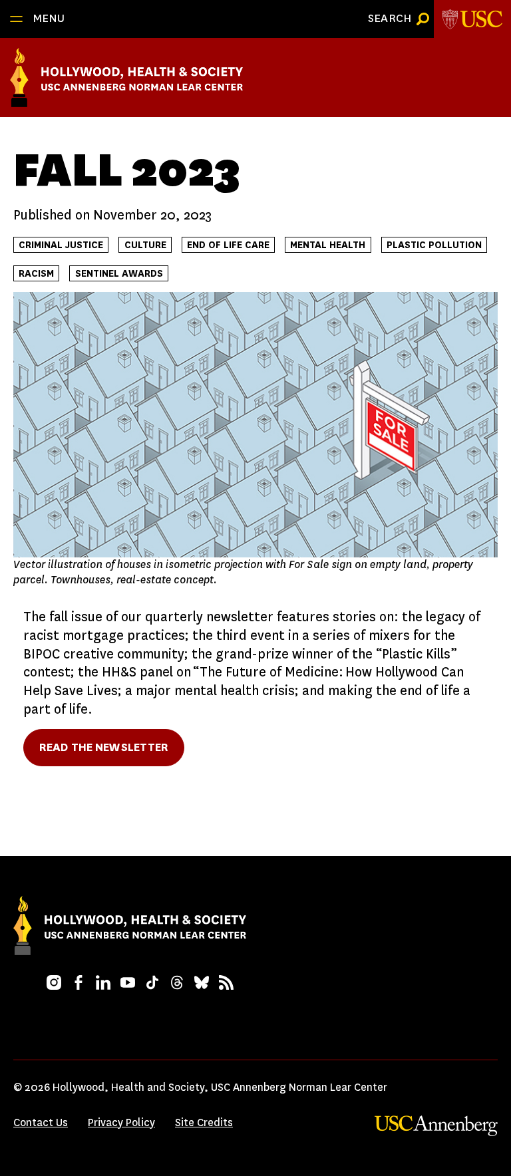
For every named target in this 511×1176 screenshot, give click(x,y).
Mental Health (327, 245)
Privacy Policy (121, 1122)
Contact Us (40, 1122)
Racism (36, 273)
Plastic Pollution (434, 245)
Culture (145, 245)
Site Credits (204, 1122)
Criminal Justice (61, 245)
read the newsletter (103, 747)
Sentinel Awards (119, 273)
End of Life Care (228, 245)
